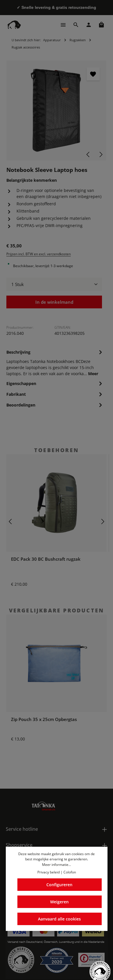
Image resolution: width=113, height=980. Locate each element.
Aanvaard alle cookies (59, 919)
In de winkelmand (54, 302)
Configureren (59, 884)
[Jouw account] (88, 24)
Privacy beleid (48, 872)
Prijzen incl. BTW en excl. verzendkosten (38, 253)
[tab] (55, 362)
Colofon (69, 872)
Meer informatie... (56, 864)
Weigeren (59, 902)
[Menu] (63, 24)
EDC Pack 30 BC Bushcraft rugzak (46, 559)
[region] (56, 110)
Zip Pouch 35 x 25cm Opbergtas (44, 719)
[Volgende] (100, 154)
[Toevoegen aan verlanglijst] (93, 73)
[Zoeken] (76, 24)
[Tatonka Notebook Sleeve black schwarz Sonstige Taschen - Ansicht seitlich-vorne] (56, 110)
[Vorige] (88, 154)
